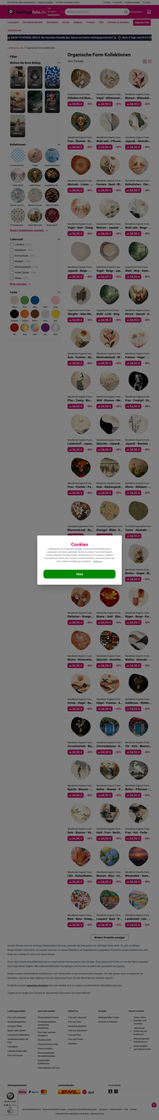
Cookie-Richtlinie (86, 558)
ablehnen (97, 561)
